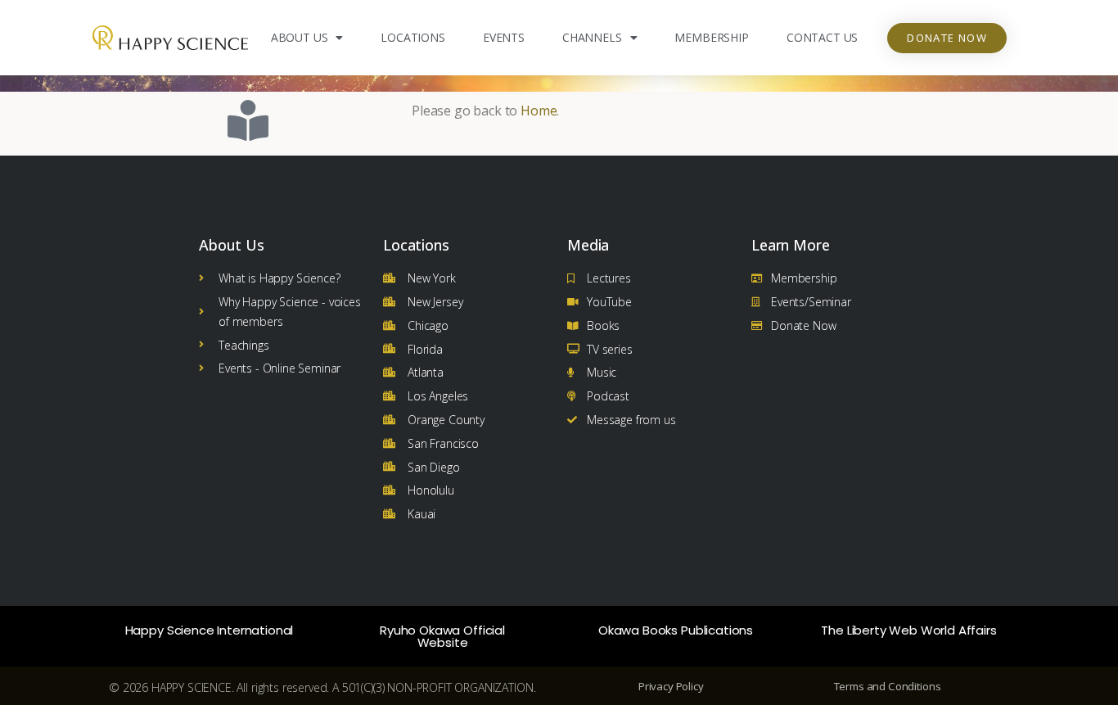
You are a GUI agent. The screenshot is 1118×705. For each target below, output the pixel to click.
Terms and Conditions (887, 686)
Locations (413, 37)
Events (504, 37)
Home (539, 111)
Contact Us (822, 37)
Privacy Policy (671, 686)
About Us (299, 37)
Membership (711, 37)
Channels (592, 37)
